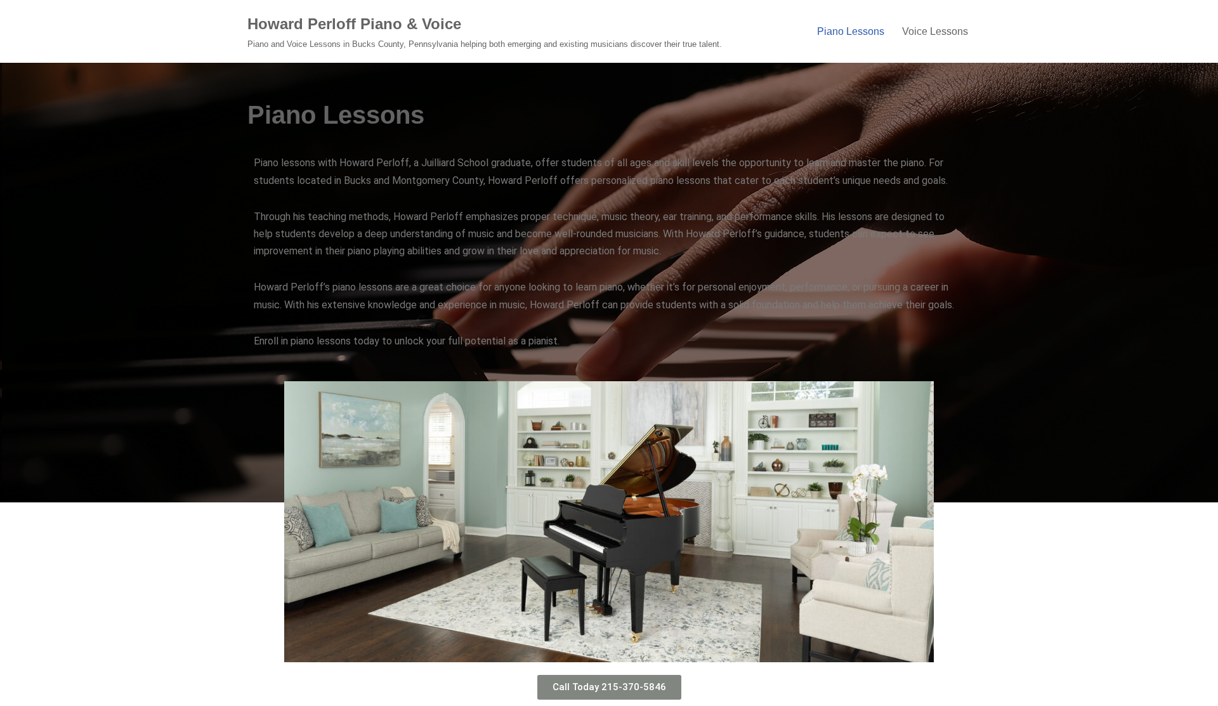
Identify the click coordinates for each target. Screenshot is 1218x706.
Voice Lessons (935, 31)
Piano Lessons (850, 31)
